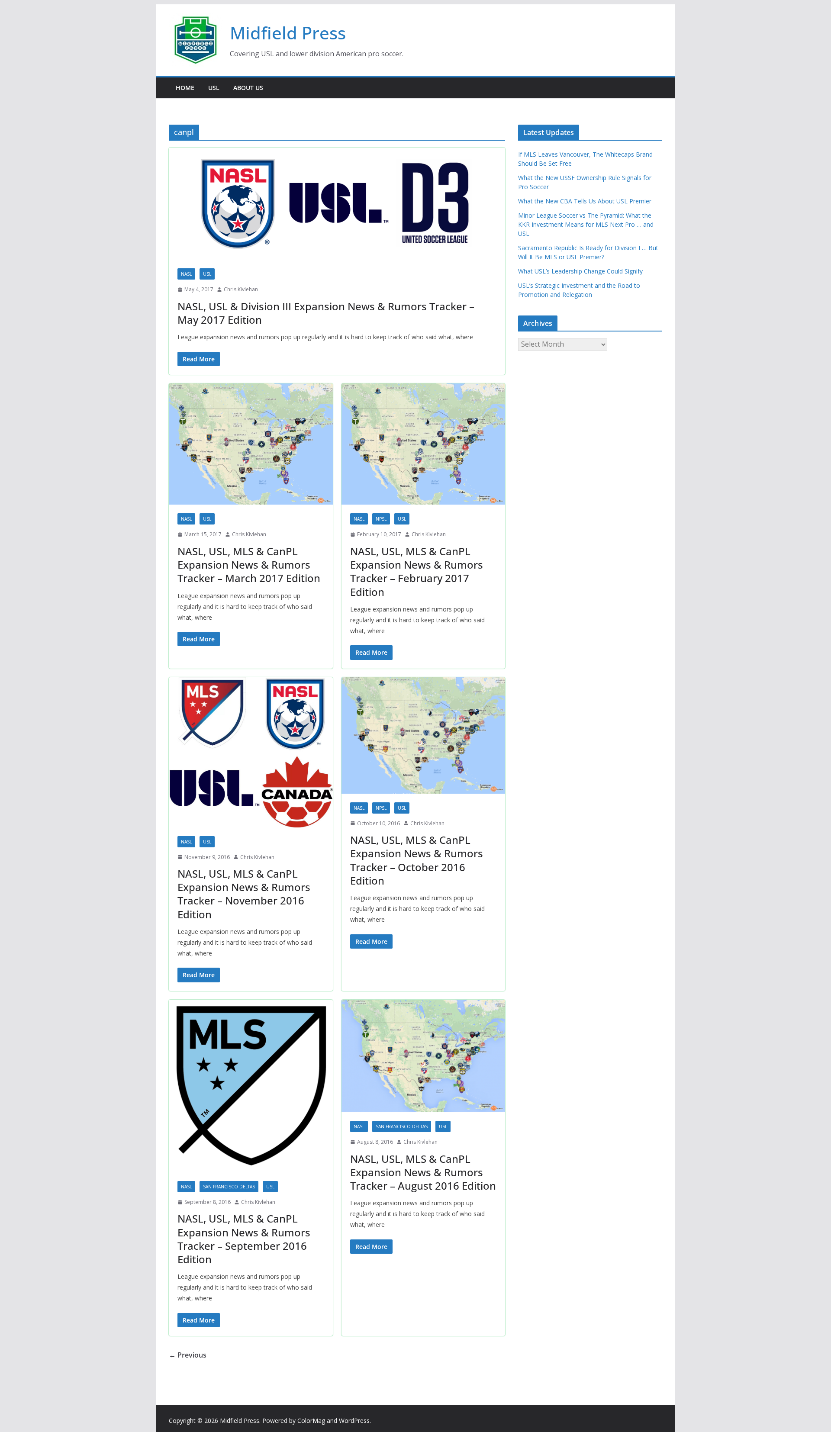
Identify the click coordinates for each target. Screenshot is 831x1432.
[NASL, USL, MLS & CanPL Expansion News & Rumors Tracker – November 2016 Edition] (251, 752)
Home (185, 88)
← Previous (187, 1355)
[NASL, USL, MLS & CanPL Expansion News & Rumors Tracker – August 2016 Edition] (423, 1056)
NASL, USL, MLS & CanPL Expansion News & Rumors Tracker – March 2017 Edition (248, 564)
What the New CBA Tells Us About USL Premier (584, 201)
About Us (248, 88)
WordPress (354, 1420)
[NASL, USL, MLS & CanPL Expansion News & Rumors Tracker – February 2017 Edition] (423, 444)
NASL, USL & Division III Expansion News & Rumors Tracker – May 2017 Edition (325, 313)
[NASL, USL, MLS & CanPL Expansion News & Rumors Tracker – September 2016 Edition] (251, 1086)
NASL (186, 274)
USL (213, 88)
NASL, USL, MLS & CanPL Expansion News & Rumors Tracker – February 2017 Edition (416, 571)
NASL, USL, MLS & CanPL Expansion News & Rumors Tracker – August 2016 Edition (423, 1172)
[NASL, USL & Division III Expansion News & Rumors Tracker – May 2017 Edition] (337, 204)
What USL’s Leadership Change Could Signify (580, 271)
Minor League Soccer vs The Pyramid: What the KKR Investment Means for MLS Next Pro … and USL (586, 224)
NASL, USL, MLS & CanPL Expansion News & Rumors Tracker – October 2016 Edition (416, 860)
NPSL (381, 519)
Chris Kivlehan (241, 289)
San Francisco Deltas (229, 1187)
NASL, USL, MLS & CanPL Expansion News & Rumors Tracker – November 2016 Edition (243, 893)
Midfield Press (288, 33)
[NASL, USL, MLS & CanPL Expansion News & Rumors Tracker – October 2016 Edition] (423, 735)
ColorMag (311, 1420)
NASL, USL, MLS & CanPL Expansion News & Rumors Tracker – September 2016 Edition (243, 1238)
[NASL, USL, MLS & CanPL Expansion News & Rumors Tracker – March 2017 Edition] (251, 444)
